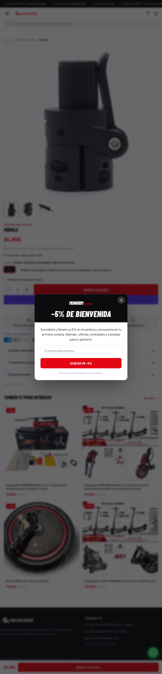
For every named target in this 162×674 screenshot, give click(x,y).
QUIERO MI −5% (81, 363)
